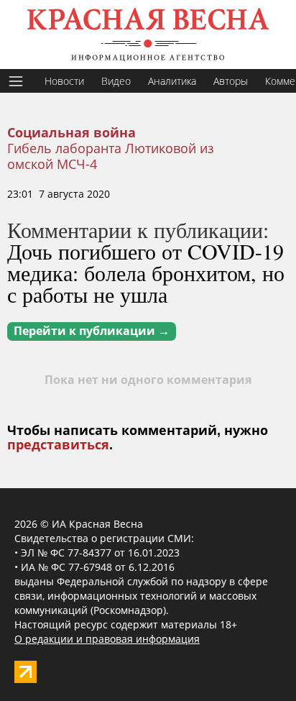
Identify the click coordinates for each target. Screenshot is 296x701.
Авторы (230, 81)
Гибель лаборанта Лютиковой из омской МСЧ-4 (110, 156)
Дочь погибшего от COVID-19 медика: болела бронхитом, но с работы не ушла (146, 272)
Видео (116, 81)
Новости (64, 81)
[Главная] (148, 34)
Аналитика (172, 81)
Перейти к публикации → (92, 331)
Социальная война (71, 133)
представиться (58, 445)
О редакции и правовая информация (107, 639)
